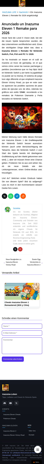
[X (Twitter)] (16, 403)
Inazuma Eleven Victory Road (13, 435)
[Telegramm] (17, 196)
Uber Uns (32, 431)
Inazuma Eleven (9, 425)
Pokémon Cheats (9, 418)
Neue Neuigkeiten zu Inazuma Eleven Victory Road (13, 262)
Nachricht (23, 12)
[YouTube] (20, 249)
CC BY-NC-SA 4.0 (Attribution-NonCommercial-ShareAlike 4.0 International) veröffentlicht (22, 453)
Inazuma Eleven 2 (9, 431)
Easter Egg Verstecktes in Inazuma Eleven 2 (33, 262)
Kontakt (31, 435)
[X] (4, 196)
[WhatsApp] (10, 196)
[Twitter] (15, 249)
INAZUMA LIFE (9, 12)
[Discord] (4, 403)
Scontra (16, 208)
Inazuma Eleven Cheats (11, 414)
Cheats (5, 409)
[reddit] (23, 196)
